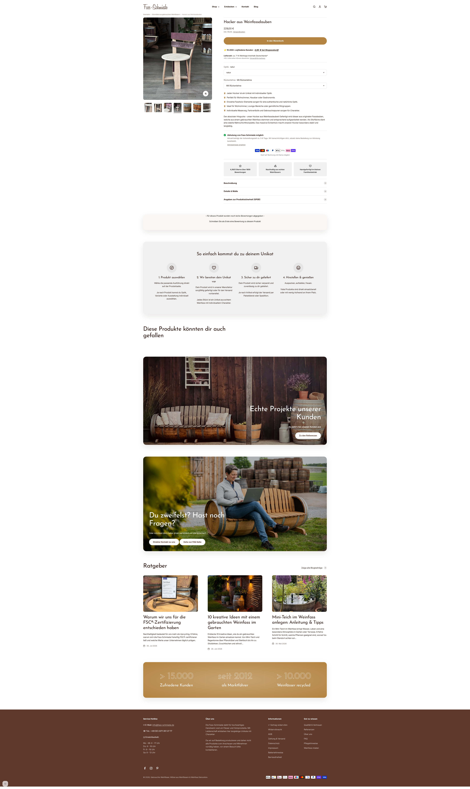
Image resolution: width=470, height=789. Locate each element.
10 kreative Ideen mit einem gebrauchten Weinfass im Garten (234, 622)
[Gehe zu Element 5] (168, 108)
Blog (256, 6)
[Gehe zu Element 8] (197, 108)
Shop (214, 6)
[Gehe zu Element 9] (207, 108)
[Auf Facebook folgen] (145, 768)
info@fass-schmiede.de (163, 725)
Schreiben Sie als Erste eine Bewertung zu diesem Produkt (235, 221)
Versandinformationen (257, 58)
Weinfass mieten (311, 748)
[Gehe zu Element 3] (148, 108)
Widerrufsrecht (275, 729)
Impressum (273, 748)
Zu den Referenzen (308, 435)
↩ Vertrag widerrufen (277, 725)
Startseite (146, 14)
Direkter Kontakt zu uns (164, 542)
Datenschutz (274, 743)
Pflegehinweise (311, 743)
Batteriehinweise (275, 752)
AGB (270, 734)
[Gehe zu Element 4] (158, 108)
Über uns (308, 734)
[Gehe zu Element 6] (178, 108)
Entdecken (229, 6)
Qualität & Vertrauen (313, 725)
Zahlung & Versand (276, 738)
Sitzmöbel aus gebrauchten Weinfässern (166, 14)
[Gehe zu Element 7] (187, 108)
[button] (235, 221)
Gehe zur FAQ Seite (192, 542)
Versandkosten (239, 32)
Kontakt (245, 6)
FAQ (306, 738)
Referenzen (309, 729)
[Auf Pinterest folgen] (157, 768)
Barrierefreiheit (275, 757)
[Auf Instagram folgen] (151, 768)
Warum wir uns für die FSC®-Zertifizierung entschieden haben (164, 622)
